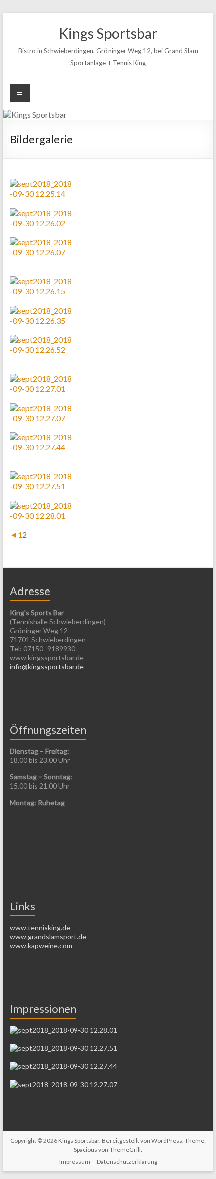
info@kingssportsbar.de (47, 666)
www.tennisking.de (40, 927)
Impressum (74, 1161)
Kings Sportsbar (108, 33)
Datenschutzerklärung (127, 1161)
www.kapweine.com (41, 945)
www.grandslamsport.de (48, 936)
